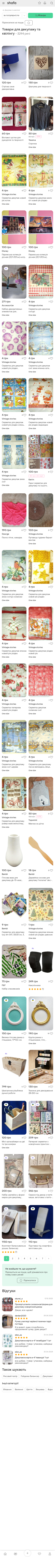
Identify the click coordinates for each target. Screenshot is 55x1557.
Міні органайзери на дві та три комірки (13, 1142)
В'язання (7, 1389)
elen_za (18, 1335)
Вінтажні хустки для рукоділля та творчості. (13, 138)
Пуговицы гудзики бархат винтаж (40, 538)
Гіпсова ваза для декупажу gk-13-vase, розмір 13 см (12, 879)
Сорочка (33, 143)
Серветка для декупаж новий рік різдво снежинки (12, 367)
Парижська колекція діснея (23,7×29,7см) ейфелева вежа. (38, 255)
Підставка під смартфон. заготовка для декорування (40, 1247)
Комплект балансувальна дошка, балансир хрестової (14, 1247)
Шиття (29, 1389)
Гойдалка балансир (30, 1376)
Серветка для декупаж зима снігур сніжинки (12, 595)
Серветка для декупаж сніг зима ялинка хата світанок (39, 367)
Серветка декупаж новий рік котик (14, 199)
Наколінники (35, 985)
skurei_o (19, 1298)
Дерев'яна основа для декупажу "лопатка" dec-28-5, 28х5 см (40, 879)
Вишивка (40, 1389)
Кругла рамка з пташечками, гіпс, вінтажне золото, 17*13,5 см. (40, 1038)
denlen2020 (20, 1316)
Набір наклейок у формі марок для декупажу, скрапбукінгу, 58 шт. (13, 1196)
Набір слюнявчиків (11, 989)
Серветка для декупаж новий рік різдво (39, 595)
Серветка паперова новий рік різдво (11, 708)
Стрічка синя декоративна (8, 87)
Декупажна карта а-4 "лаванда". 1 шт (32, 1357)
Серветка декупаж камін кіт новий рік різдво (40, 199)
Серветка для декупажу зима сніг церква (13, 765)
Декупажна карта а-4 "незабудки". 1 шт (33, 1340)
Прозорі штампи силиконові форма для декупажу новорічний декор (33, 1305)
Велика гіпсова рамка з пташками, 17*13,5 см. (13, 1038)
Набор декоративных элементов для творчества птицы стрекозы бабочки (12, 310)
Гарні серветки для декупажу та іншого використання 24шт (38, 484)
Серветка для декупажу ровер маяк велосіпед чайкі (13, 822)
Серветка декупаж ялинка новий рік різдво (14, 652)
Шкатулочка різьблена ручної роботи (12, 1091)
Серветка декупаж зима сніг (13, 480)
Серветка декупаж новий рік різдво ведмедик (40, 423)
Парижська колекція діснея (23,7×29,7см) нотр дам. (13, 255)
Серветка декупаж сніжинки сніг (37, 708)
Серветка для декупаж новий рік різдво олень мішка (13, 423)
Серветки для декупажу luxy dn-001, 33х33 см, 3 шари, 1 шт (13, 933)
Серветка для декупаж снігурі (39, 310)
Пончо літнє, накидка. (12, 537)
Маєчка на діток (36, 824)
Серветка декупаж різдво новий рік (41, 652)
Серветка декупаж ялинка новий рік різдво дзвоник (41, 933)
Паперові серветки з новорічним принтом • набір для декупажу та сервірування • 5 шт (39, 1142)
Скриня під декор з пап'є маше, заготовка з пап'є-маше (40, 1196)
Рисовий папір (10, 1376)
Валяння (19, 1389)
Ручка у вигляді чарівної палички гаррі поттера (33, 1322)
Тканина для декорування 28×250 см (41, 1091)
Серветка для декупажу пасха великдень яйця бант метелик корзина (40, 765)
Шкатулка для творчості (40, 86)
